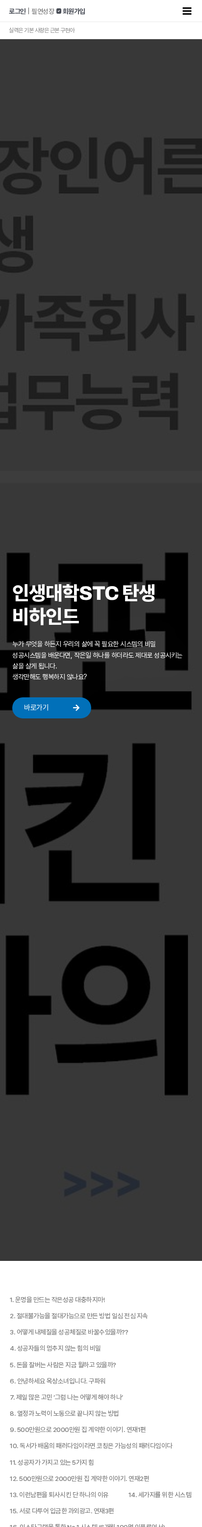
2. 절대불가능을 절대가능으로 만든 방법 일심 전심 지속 (79, 1316)
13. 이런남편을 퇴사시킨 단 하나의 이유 (59, 1495)
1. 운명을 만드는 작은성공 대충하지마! (57, 1300)
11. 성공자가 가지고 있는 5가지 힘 (52, 1462)
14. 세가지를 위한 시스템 (160, 1495)
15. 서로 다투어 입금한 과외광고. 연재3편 (62, 1511)
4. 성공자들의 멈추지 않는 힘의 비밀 (55, 1348)
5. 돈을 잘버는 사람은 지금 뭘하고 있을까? (63, 1365)
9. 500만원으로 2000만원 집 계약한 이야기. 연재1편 (78, 1429)
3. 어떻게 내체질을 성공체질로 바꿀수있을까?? (69, 1332)
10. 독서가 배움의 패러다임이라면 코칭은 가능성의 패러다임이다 (91, 1446)
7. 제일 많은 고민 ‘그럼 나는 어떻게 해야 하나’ (66, 1397)
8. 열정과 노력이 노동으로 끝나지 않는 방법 (64, 1413)
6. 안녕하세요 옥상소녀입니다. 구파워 (58, 1381)
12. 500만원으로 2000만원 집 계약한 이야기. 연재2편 (79, 1478)
